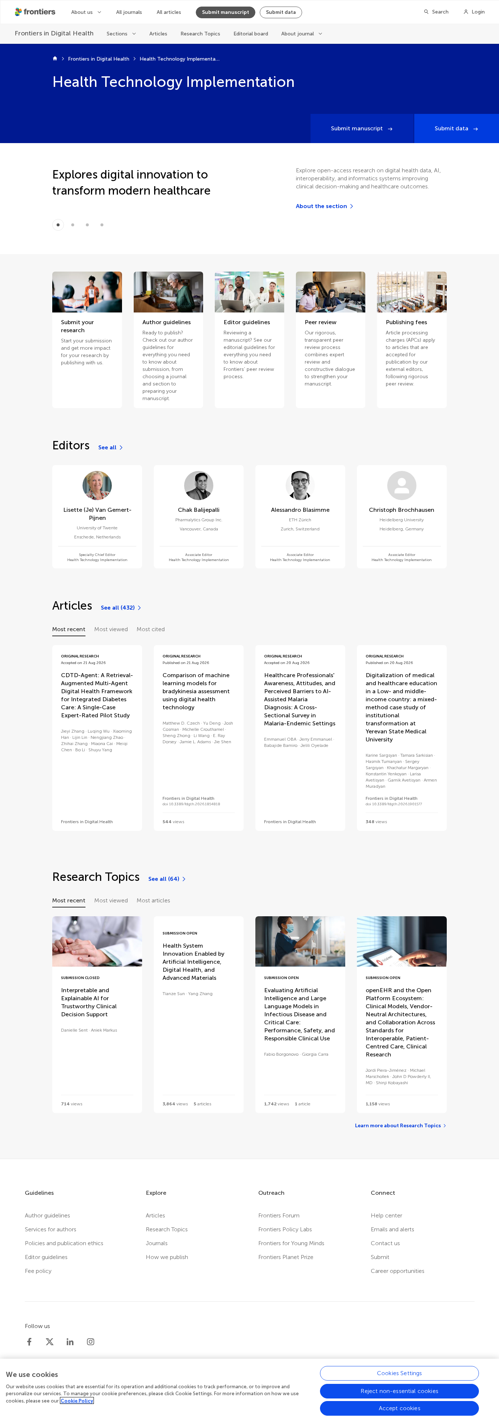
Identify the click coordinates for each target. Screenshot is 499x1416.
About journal (298, 34)
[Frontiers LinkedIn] (70, 1342)
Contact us (385, 1243)
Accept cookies (399, 1408)
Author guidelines (47, 1215)
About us (82, 12)
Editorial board (250, 34)
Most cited (151, 629)
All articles (169, 12)
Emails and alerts (392, 1229)
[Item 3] (102, 225)
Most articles (153, 900)
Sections (118, 34)
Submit (380, 1257)
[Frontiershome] (36, 12)
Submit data (281, 12)
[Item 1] (73, 225)
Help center (386, 1215)
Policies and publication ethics (64, 1243)
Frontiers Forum (279, 1215)
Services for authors (50, 1229)
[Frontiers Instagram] (90, 1342)
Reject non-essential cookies (399, 1390)
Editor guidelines (46, 1257)
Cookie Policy (77, 1400)
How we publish (167, 1257)
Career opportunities (397, 1270)
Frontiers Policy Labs (285, 1229)
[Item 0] (58, 225)
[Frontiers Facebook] (29, 1342)
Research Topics (200, 34)
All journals (129, 12)
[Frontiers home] (55, 59)
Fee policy (38, 1270)
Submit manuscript (225, 12)
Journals (157, 1243)
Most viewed (111, 629)
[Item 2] (87, 225)
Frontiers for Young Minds (291, 1243)
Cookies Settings (399, 1373)
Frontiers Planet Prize (285, 1257)
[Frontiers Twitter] (49, 1342)
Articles (158, 34)
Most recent (68, 629)
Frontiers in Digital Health (98, 59)
